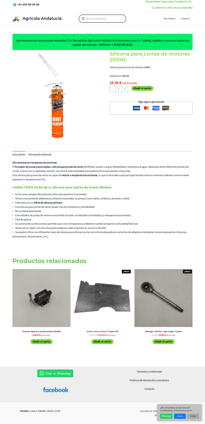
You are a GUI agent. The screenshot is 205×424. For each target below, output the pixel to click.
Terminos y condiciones (149, 371)
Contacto (149, 389)
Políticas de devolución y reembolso (149, 380)
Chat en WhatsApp (58, 373)
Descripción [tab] (18, 154)
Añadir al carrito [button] (41, 341)
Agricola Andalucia (42, 18)
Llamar (180, 416)
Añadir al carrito (142, 88)
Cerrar (193, 416)
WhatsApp (166, 416)
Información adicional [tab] (39, 154)
